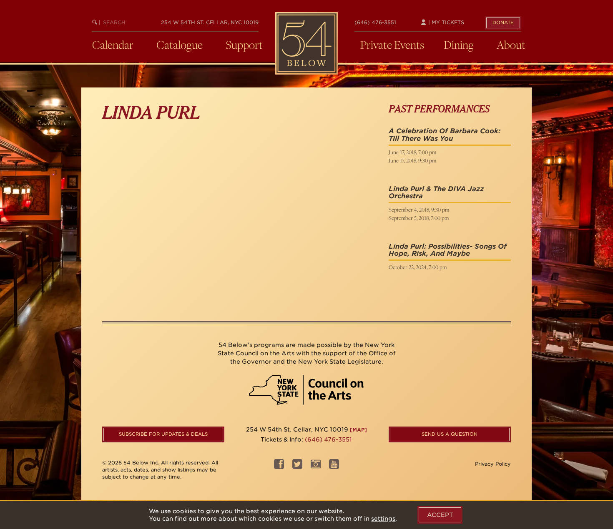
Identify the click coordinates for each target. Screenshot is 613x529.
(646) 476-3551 (375, 22)
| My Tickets (445, 22)
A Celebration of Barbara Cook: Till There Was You (444, 134)
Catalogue (179, 44)
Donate (503, 22)
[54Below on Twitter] (297, 467)
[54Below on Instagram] (316, 467)
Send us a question (449, 434)
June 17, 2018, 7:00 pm (412, 152)
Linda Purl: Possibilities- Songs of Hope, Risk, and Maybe (448, 250)
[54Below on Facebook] (279, 467)
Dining (459, 44)
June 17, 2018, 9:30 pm (412, 160)
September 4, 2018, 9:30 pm (419, 209)
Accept (440, 515)
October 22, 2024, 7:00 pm (418, 267)
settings (383, 518)
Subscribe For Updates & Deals (163, 434)
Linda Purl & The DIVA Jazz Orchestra (436, 192)
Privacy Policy (493, 464)
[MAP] (358, 430)
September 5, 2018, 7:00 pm (419, 218)
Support (244, 44)
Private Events (392, 44)
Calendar (112, 44)
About (511, 44)
